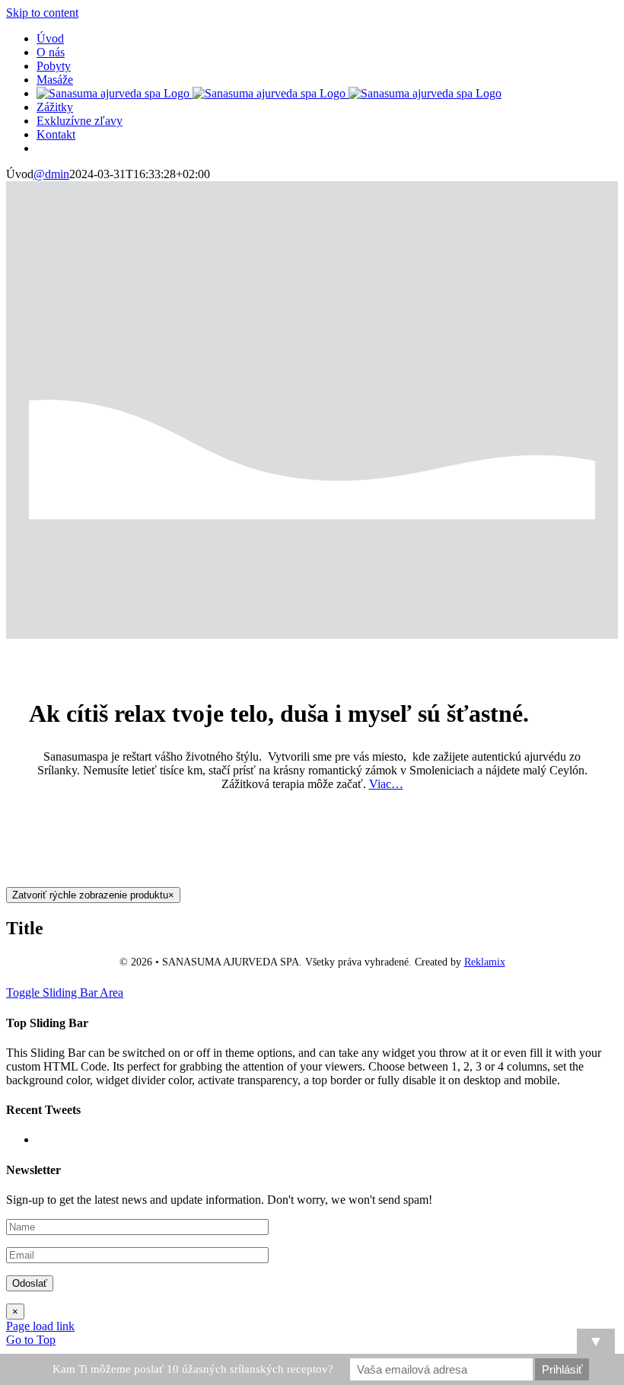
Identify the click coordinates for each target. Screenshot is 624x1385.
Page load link (40, 1326)
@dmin (51, 174)
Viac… (386, 783)
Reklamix (484, 962)
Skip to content (42, 12)
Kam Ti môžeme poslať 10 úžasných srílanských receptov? (193, 1369)
